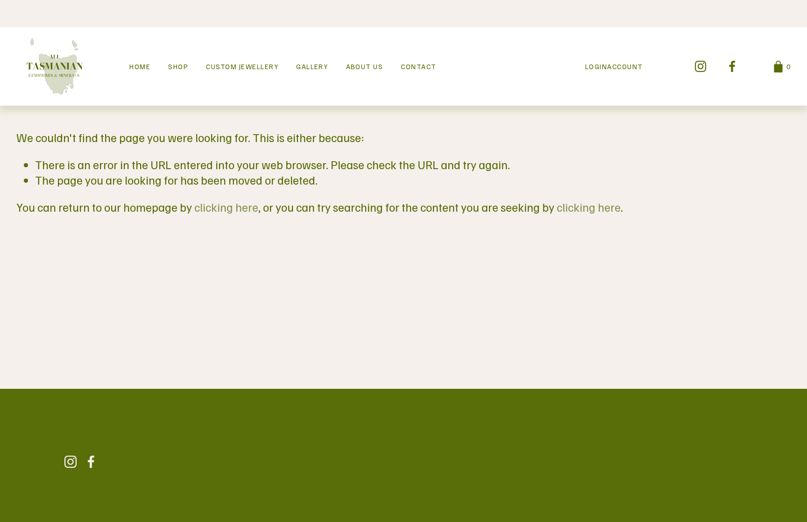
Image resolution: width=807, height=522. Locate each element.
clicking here (226, 207)
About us (364, 66)
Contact (418, 66)
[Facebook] (732, 66)
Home (139, 66)
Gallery (312, 66)
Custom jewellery (242, 66)
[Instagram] (701, 66)
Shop (178, 66)
